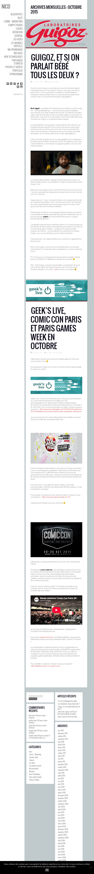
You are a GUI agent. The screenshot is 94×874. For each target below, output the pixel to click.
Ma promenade (15, 49)
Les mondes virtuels (17, 44)
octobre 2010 (62, 767)
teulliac (31, 720)
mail (55, 269)
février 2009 (62, 823)
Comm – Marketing (13, 21)
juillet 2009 (61, 809)
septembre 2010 (63, 770)
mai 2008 (61, 849)
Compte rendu (15, 25)
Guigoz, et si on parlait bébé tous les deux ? (55, 66)
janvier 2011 (61, 761)
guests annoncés (46, 637)
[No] (91, 867)
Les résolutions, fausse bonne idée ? (69, 703)
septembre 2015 (63, 739)
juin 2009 (61, 812)
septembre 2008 (63, 837)
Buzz (20, 18)
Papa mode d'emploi (53, 81)
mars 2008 (61, 854)
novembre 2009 (63, 798)
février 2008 (62, 857)
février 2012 (61, 747)
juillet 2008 (61, 843)
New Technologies (13, 56)
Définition (17, 32)
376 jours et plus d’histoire (37, 716)
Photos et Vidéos (14, 67)
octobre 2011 (62, 753)
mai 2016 (61, 730)
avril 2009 (61, 817)
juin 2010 (61, 778)
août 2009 (61, 806)
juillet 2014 (61, 744)
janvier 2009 (62, 826)
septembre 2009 (63, 803)
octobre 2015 (62, 736)
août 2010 (61, 772)
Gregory (31, 730)
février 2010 (61, 789)
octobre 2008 (62, 834)
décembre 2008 (63, 829)
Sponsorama (16, 74)
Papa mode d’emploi (17, 61)
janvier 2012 (61, 750)
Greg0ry (31, 735)
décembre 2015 (63, 733)
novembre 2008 (63, 832)
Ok (47, 870)
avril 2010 (61, 784)
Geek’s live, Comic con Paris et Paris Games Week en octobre (56, 328)
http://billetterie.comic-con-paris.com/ (45, 666)
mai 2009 (61, 815)
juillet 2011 (61, 755)
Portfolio (17, 70)
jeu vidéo (18, 39)
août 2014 (61, 741)
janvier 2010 (62, 792)
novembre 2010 (63, 764)
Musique (18, 53)
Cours (19, 28)
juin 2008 (61, 846)
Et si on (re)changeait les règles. (67, 701)
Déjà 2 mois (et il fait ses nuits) (67, 716)
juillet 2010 (61, 775)
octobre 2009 (62, 801)
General (18, 36)
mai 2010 (61, 781)
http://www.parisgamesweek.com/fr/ (56, 497)
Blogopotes (17, 14)
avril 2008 (61, 851)
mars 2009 (61, 820)
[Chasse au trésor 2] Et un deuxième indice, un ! (39, 736)
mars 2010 (61, 786)
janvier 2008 (62, 860)
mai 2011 (60, 758)
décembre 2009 (63, 795)
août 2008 (61, 840)
